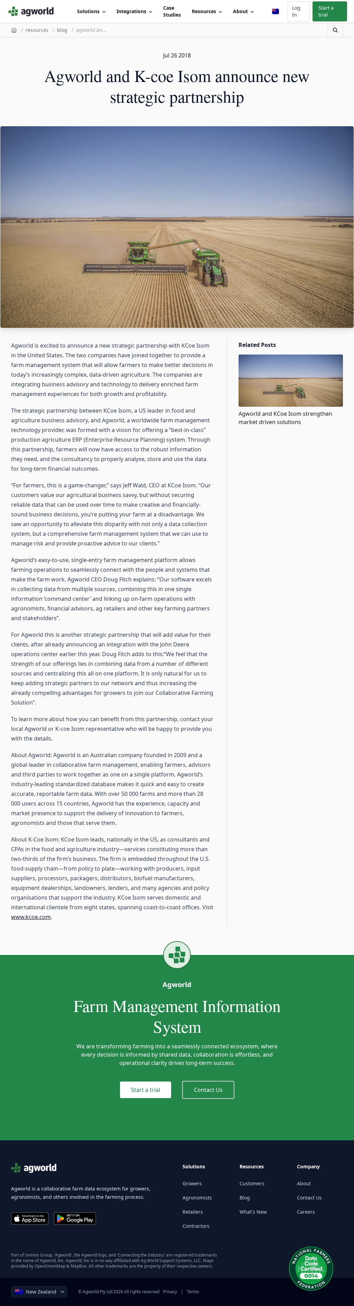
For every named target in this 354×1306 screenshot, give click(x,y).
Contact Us (208, 1090)
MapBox (78, 1266)
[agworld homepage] (33, 11)
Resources (204, 11)
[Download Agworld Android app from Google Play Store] (75, 1218)
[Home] (14, 30)
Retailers (193, 1211)
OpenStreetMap (50, 1266)
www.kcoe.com (31, 917)
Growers (192, 1183)
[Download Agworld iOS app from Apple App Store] (29, 1218)
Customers (252, 1183)
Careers (306, 1211)
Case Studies (172, 11)
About (240, 11)
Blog (245, 1197)
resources (37, 30)
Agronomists (197, 1197)
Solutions (88, 11)
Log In (296, 11)
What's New (253, 1211)
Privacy (170, 1292)
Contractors (196, 1226)
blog (62, 30)
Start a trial (326, 11)
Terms (193, 1292)
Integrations (131, 11)
